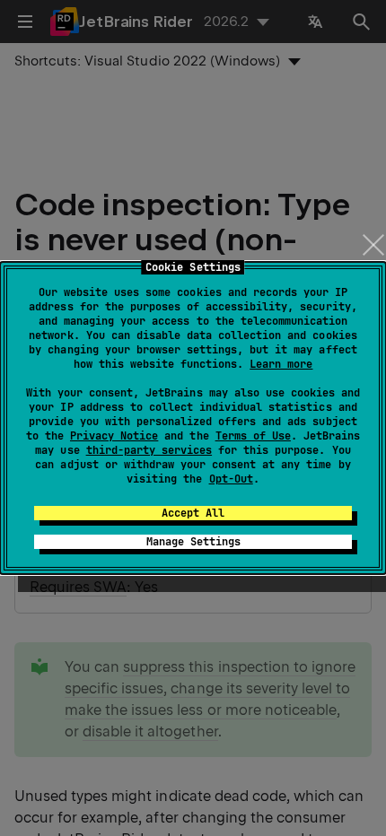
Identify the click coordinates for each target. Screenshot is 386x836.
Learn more (281, 364)
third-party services (149, 450)
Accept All (193, 513)
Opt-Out (231, 479)
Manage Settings (193, 542)
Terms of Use (253, 436)
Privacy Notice (114, 436)
